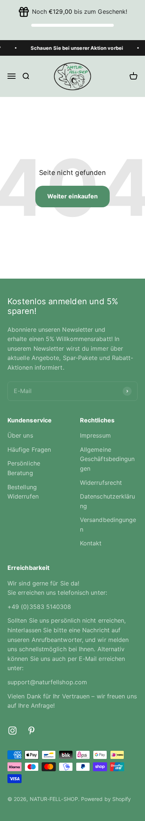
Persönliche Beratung (23, 468)
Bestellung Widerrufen (23, 491)
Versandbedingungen (108, 524)
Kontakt (91, 543)
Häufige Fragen (29, 449)
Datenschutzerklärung (107, 501)
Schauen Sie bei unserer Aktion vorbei (75, 48)
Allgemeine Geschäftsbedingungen (107, 459)
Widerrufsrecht (101, 482)
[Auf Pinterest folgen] (31, 731)
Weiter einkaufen (72, 196)
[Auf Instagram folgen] (12, 731)
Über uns (20, 435)
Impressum (95, 435)
